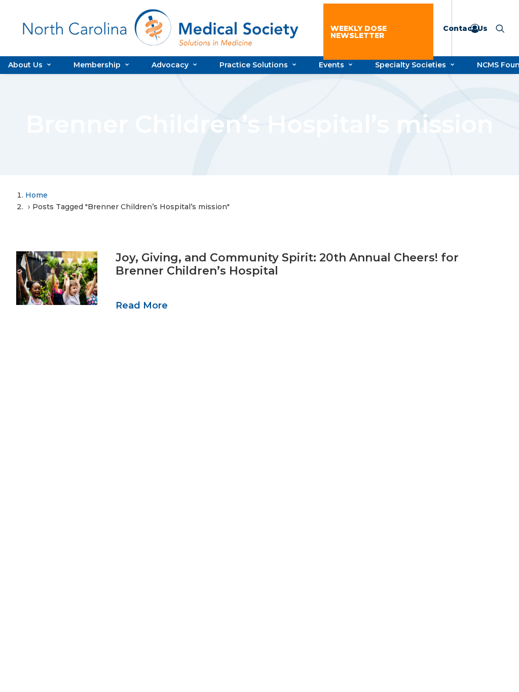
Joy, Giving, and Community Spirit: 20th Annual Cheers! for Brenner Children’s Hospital (287, 264)
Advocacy (170, 64)
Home (36, 195)
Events (331, 64)
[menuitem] (378, 32)
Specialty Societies (410, 64)
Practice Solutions (253, 64)
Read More (142, 305)
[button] (56, 278)
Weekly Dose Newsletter (358, 32)
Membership (97, 64)
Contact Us (465, 28)
